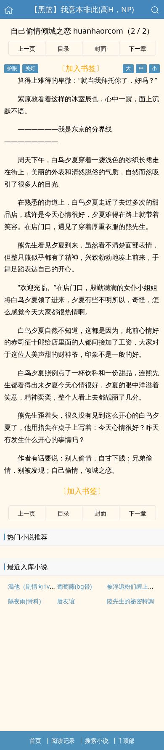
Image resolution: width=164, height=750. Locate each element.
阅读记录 (63, 741)
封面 (100, 49)
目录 (63, 49)
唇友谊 (66, 601)
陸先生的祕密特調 (130, 601)
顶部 (129, 741)
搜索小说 (96, 741)
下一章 (137, 49)
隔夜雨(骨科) (24, 601)
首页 (35, 741)
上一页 (26, 49)
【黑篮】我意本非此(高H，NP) (82, 9)
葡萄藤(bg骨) (74, 586)
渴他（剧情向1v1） (33, 586)
